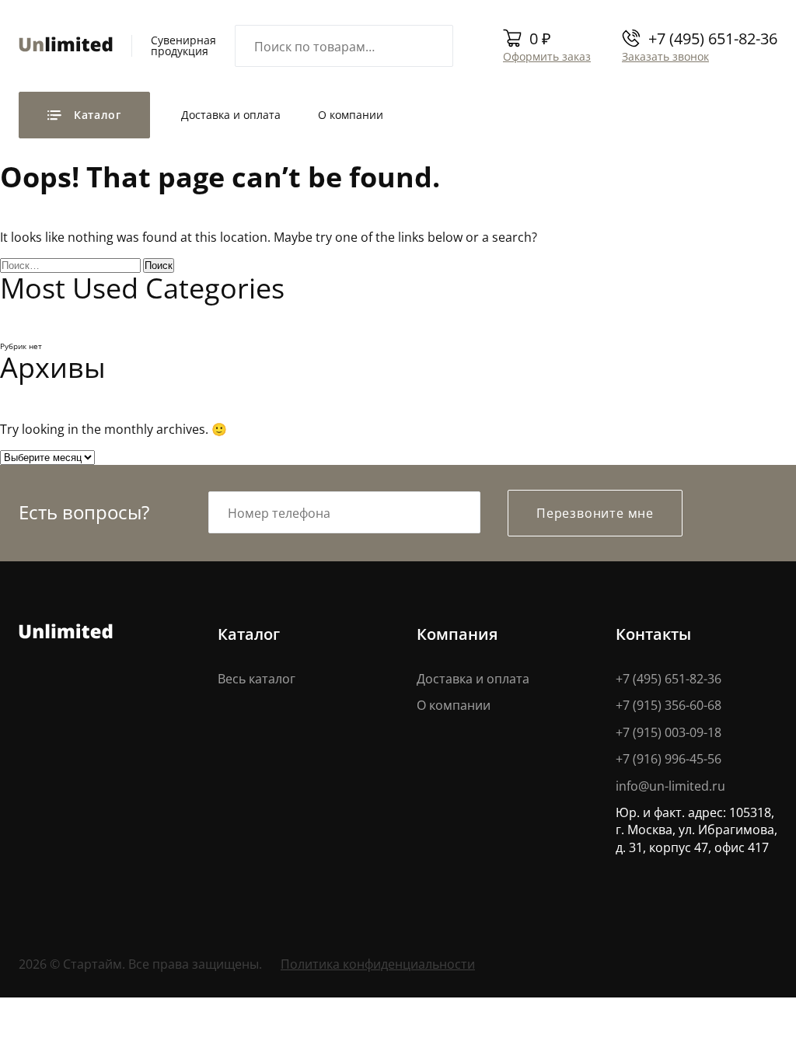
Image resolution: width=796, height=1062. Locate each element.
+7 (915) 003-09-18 (668, 732)
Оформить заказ (547, 56)
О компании (350, 114)
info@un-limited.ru (670, 785)
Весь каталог (256, 678)
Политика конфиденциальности (378, 963)
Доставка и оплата (231, 114)
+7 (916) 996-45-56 (668, 758)
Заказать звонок (665, 56)
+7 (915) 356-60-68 (668, 705)
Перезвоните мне (595, 513)
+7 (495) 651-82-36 (712, 38)
